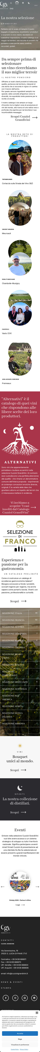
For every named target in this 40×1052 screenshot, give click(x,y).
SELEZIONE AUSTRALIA (14, 689)
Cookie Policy (15, 1049)
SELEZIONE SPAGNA (13, 664)
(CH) (9, 333)
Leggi (18, 905)
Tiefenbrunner (7, 179)
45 (36, 613)
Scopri (14, 601)
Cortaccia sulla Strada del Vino (15, 183)
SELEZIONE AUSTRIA (13, 627)
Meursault (6, 233)
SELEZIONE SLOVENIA (14, 640)
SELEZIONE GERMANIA (14, 633)
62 (36, 620)
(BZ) (31, 183)
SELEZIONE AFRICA (12, 706)
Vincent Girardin (8, 229)
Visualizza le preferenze (20, 1045)
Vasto (4, 333)
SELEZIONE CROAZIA (13, 647)
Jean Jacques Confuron (10, 379)
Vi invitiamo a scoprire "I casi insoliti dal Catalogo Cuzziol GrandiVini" (15, 508)
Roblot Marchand (8, 279)
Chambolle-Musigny (11, 283)
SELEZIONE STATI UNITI (15, 682)
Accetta (20, 1033)
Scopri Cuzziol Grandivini (20, 118)
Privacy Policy (24, 1049)
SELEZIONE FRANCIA (13, 620)
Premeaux (7, 383)
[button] (37, 1013)
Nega (20, 1039)
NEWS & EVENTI (12, 982)
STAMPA (6, 988)
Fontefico (5, 329)
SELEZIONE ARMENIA (13, 723)
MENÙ (36, 5)
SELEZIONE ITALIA (12, 613)
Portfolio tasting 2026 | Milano (20, 900)
